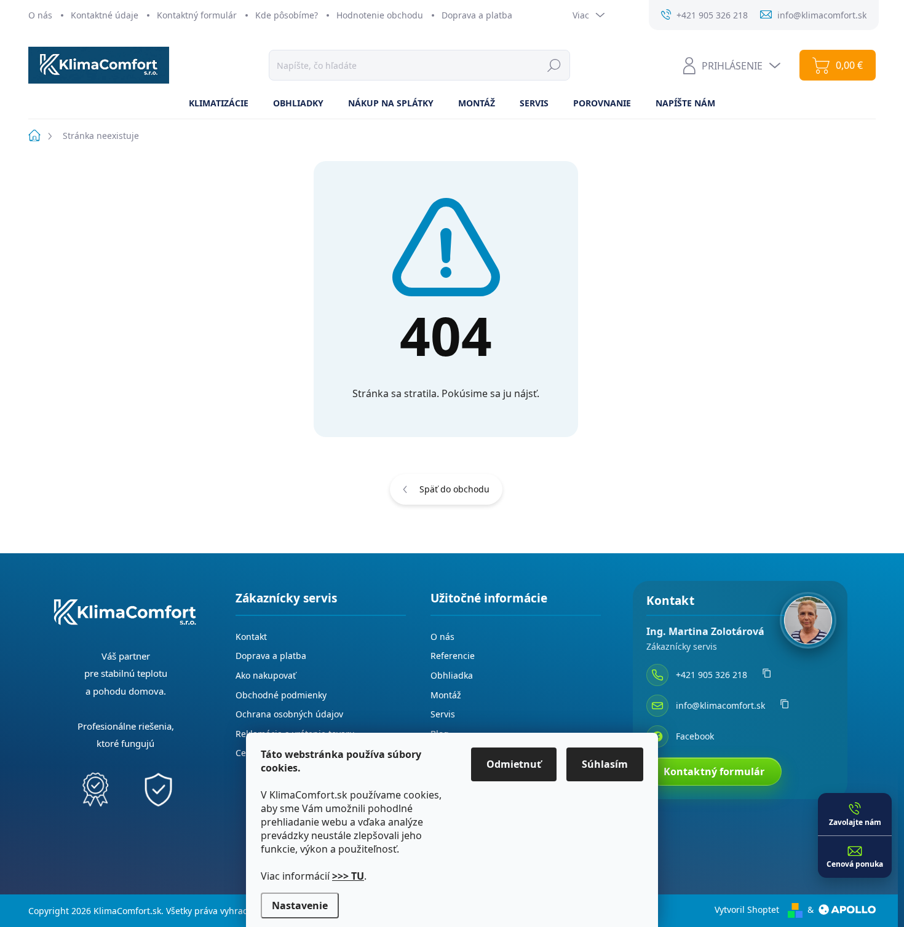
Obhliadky (298, 103)
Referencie (452, 655)
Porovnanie (602, 103)
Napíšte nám (685, 103)
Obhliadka (451, 675)
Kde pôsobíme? (286, 15)
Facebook (695, 736)
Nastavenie (300, 905)
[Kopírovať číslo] (766, 675)
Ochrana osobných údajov (289, 714)
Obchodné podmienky (281, 695)
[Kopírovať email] (784, 706)
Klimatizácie (218, 103)
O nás (40, 15)
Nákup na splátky (391, 103)
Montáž (476, 103)
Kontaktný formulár (197, 15)
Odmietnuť (513, 764)
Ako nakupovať (266, 675)
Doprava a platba (477, 15)
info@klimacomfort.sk (720, 705)
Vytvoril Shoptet (747, 909)
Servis (534, 103)
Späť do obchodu (454, 489)
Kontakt (251, 636)
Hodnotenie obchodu (379, 15)
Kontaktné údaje (104, 15)
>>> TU (348, 876)
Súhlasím (605, 764)
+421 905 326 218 (711, 674)
